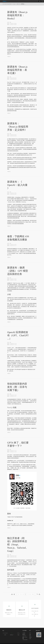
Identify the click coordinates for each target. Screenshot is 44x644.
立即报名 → (23, 4)
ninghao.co (15, 402)
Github (24, 635)
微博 (24, 633)
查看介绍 (18, 4)
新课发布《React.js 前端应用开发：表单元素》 (17, 69)
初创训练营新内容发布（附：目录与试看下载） (17, 387)
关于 (30, 633)
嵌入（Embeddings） (17, 197)
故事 (30, 634)
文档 (30, 638)
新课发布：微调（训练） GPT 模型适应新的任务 (17, 270)
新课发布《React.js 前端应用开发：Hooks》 (17, 15)
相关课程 (18, 360)
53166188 (25, 637)
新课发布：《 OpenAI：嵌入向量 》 (17, 185)
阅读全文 (9, 56)
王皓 (10, 22)
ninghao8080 (25, 639)
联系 (30, 635)
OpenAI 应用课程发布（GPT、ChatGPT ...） (18, 335)
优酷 (24, 634)
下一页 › (38, 594)
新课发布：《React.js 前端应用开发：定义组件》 (17, 126)
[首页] (5, 1)
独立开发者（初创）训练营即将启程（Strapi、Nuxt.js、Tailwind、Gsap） (17, 544)
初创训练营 (11, 399)
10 (32, 594)
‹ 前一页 (13, 594)
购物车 (30, 637)
